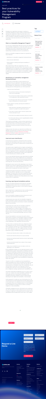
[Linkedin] (2, 36)
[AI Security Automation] (6, 2)
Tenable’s (16, 133)
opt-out (33, 348)
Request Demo (28, 355)
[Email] (2, 29)
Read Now (10, 322)
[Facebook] (2, 34)
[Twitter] (2, 31)
